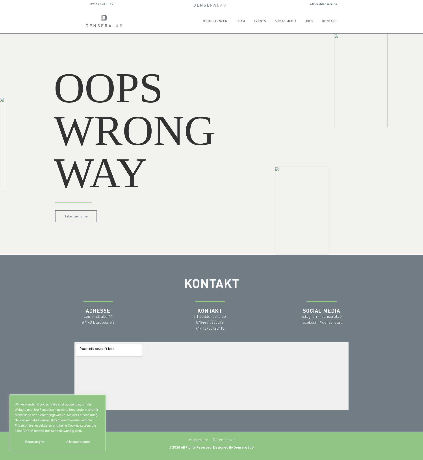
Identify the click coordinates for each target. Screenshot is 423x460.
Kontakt (329, 21)
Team (240, 21)
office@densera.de (323, 4)
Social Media (286, 21)
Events (260, 21)
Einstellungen (34, 442)
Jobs (309, 21)
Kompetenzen (215, 21)
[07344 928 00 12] (87, 3)
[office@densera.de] (307, 3)
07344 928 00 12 (101, 4)
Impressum (198, 439)
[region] (57, 422)
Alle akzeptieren (78, 442)
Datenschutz (224, 439)
